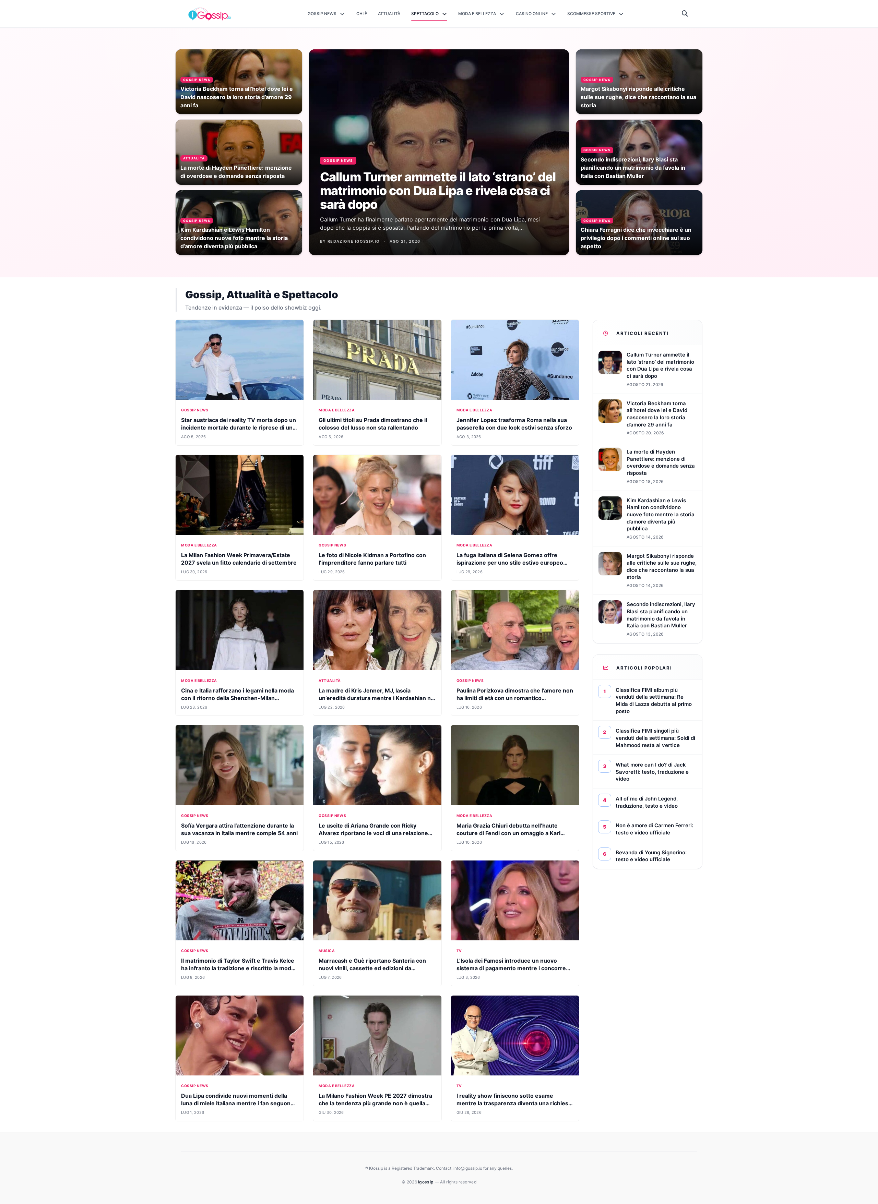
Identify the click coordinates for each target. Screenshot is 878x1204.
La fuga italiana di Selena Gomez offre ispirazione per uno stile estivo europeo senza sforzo (509, 563)
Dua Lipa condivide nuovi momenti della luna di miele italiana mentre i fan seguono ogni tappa (237, 1103)
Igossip (426, 1181)
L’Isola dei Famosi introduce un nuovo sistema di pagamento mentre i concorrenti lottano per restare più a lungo (514, 968)
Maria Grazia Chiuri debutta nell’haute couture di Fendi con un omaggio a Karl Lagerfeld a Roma (508, 833)
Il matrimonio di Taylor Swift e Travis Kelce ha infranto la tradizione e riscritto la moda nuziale (237, 968)
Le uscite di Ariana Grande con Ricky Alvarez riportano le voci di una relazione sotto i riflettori (373, 833)
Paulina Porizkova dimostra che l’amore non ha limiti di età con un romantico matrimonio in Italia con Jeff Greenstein (514, 698)
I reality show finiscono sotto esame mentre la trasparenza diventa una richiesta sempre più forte (514, 1103)
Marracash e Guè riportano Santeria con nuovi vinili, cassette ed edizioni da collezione (372, 968)
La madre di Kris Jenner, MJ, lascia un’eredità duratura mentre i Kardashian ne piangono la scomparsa (376, 698)
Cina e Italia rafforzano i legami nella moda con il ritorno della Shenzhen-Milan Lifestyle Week (237, 698)
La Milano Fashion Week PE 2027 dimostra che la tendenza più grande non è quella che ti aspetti (375, 1103)
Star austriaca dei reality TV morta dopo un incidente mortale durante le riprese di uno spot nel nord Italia (238, 427)
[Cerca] (685, 14)
